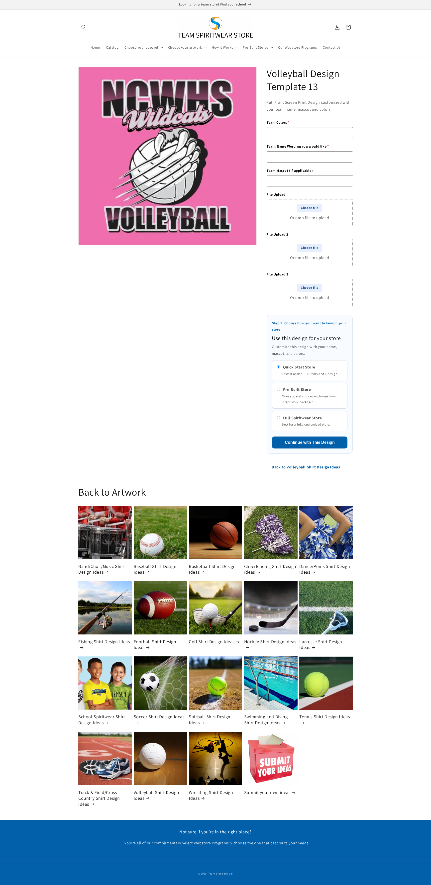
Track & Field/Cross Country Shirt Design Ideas (99, 798)
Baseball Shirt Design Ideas (155, 569)
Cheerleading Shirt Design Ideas (270, 569)
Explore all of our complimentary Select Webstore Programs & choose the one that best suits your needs (215, 843)
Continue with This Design (310, 442)
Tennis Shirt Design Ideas (324, 717)
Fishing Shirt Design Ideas (104, 641)
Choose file (310, 208)
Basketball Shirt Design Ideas (212, 569)
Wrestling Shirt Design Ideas (211, 795)
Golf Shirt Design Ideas (211, 641)
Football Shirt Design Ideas (155, 644)
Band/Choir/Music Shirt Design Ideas (101, 569)
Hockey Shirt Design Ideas (270, 641)
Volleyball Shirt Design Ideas (156, 795)
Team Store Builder (220, 873)
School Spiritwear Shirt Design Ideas (101, 719)
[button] (83, 27)
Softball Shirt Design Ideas (209, 719)
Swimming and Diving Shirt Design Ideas (266, 719)
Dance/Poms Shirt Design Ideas (324, 569)
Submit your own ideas (267, 792)
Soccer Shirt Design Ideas (159, 717)
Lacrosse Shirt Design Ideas (320, 644)
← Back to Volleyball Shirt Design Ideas (303, 467)
